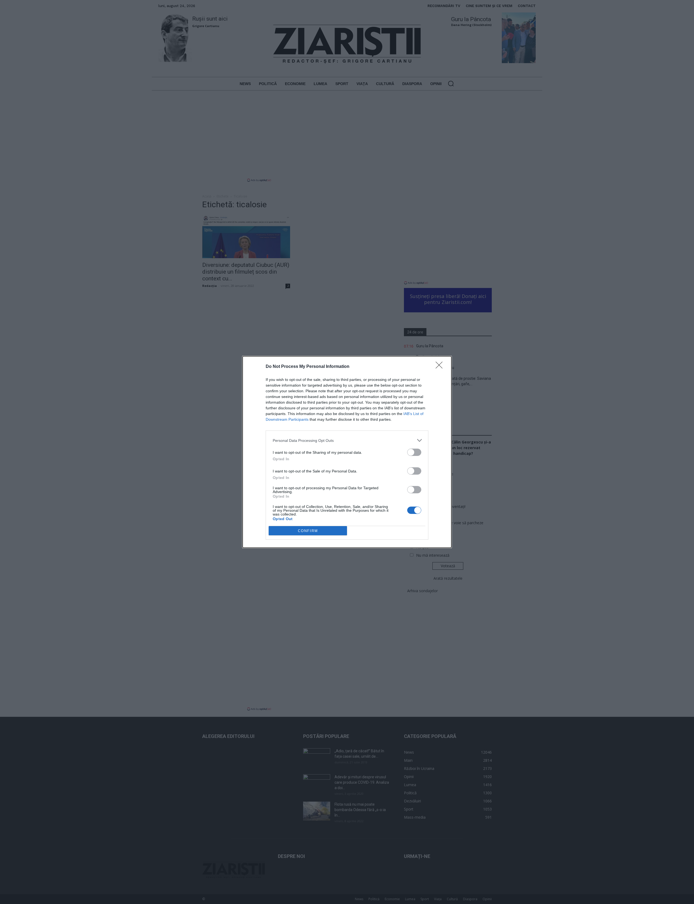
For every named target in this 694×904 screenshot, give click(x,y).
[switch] (414, 452)
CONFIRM (308, 531)
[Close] (441, 367)
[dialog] (347, 452)
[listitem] (347, 440)
